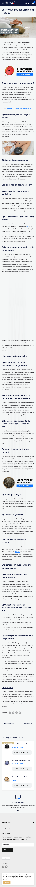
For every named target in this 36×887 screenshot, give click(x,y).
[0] (33, 3)
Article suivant (28, 723)
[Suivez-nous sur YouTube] (6, 866)
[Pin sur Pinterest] (13, 712)
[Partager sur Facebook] (10, 712)
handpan (17, 551)
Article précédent (8, 723)
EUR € (4, 858)
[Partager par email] (20, 712)
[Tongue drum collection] (18, 71)
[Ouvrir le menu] (2, 3)
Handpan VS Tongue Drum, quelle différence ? (20, 108)
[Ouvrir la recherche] (26, 3)
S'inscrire (7, 850)
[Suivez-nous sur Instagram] (3, 866)
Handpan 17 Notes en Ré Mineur (21, 777)
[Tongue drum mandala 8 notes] (18, 483)
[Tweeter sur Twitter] (16, 712)
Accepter (6, 882)
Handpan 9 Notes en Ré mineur (20, 744)
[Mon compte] (29, 3)
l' (27, 226)
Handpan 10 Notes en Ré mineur (21, 760)
